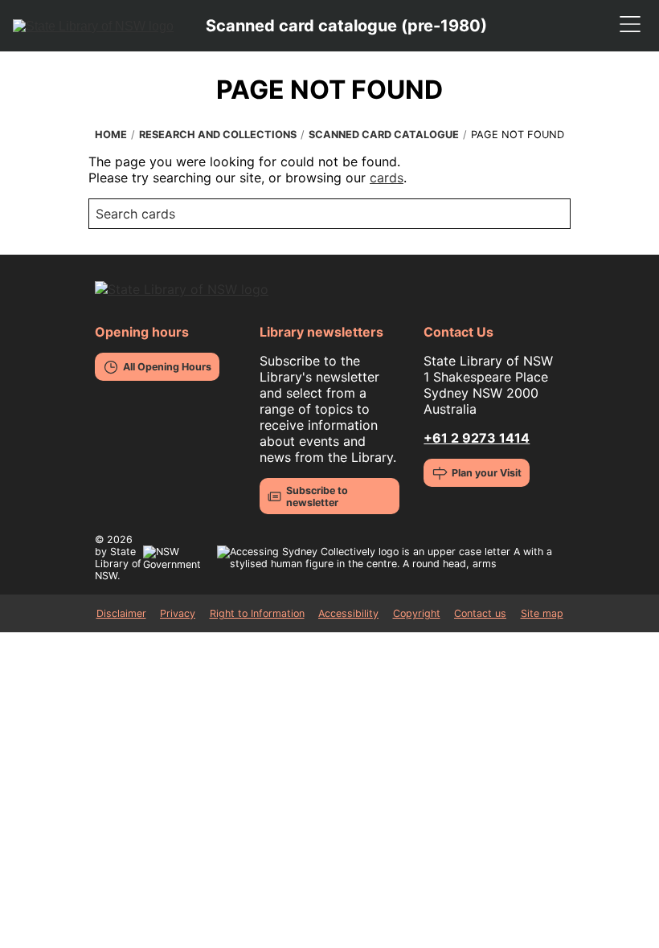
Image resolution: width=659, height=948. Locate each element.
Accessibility (348, 613)
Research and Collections (218, 135)
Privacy (177, 613)
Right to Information (257, 613)
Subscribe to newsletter (317, 496)
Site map (542, 613)
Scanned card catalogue (384, 135)
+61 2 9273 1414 (477, 438)
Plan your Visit (487, 473)
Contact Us (458, 332)
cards (386, 178)
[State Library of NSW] (93, 26)
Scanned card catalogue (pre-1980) (346, 25)
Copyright (416, 613)
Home (111, 135)
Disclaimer (121, 613)
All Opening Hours (167, 367)
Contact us (480, 613)
